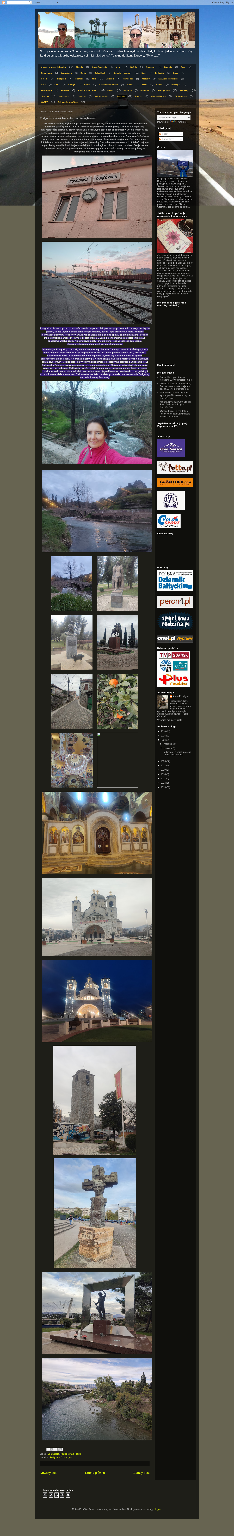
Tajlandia (121, 96)
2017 (163, 778)
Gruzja (44, 79)
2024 (163, 740)
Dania (83, 73)
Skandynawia (164, 90)
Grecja (175, 73)
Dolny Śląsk (100, 73)
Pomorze (128, 90)
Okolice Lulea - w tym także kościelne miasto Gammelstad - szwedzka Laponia (176, 414)
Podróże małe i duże (87, 90)
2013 (163, 787)
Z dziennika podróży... (68, 102)
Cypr (183, 67)
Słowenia (45, 96)
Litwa (56, 85)
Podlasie (65, 90)
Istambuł (79, 79)
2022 (163, 765)
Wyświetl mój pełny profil (169, 720)
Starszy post (141, 1473)
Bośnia (133, 67)
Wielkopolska (181, 96)
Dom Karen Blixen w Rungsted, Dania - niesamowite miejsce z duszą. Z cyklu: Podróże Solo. (175, 386)
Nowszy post (48, 1473)
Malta (144, 85)
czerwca (168, 748)
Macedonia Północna (108, 85)
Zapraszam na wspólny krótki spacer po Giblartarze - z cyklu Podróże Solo (175, 395)
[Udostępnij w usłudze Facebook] (58, 1449)
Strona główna (95, 1473)
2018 (163, 774)
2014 (163, 783)
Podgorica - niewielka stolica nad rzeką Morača (177, 753)
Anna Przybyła (180, 696)
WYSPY (44, 102)
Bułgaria (168, 67)
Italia (94, 79)
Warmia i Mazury (158, 96)
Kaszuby (146, 79)
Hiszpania (61, 79)
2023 (163, 761)
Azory (118, 67)
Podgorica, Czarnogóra (61, 1457)
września (168, 743)
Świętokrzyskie (101, 96)
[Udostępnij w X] (54, 1449)
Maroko (159, 85)
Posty (164, 134)
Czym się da (66, 73)
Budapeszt (150, 67)
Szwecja (81, 96)
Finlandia (159, 73)
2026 (163, 731)
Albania (79, 67)
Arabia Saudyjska (99, 67)
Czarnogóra (46, 73)
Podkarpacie (46, 90)
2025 (163, 735)
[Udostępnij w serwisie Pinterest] (61, 1449)
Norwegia (175, 85)
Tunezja (138, 96)
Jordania (110, 79)
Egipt (143, 73)
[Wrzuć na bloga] (51, 1449)
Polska (110, 90)
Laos (43, 85)
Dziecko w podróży (122, 73)
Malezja (130, 85)
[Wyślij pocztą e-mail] (48, 1449)
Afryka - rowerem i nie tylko (53, 67)
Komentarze (167, 139)
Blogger (157, 1509)
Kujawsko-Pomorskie (168, 79)
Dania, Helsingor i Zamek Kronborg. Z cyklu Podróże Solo (176, 378)
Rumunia (144, 90)
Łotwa (87, 85)
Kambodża (128, 79)
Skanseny (184, 90)
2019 (163, 770)
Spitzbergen (63, 96)
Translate (181, 122)
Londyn (71, 85)
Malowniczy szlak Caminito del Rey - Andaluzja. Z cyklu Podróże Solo (175, 404)
